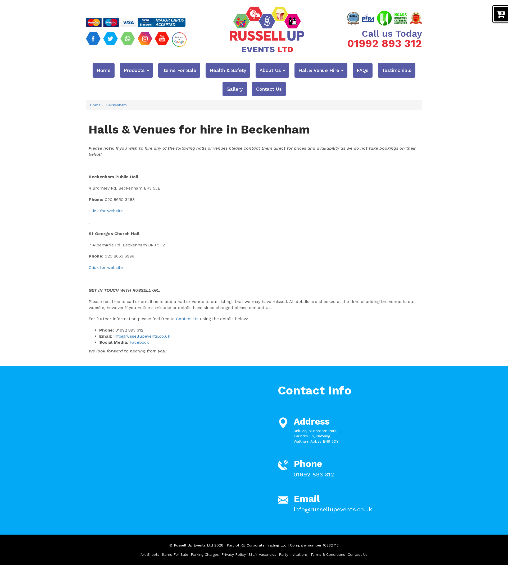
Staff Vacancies (262, 554)
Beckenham (116, 105)
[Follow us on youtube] (162, 39)
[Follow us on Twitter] (110, 39)
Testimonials (396, 70)
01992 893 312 (384, 43)
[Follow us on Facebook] (93, 39)
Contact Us (269, 89)
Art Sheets (149, 554)
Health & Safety (228, 70)
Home (104, 70)
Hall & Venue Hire (319, 70)
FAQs (363, 70)
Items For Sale (179, 70)
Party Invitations (293, 554)
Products (135, 70)
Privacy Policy (233, 554)
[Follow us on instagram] (145, 39)
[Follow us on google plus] (179, 39)
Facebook (139, 342)
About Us (271, 70)
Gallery (234, 89)
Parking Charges (205, 554)
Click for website (106, 210)
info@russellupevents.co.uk (142, 336)
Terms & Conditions (327, 554)
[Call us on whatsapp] (127, 39)
